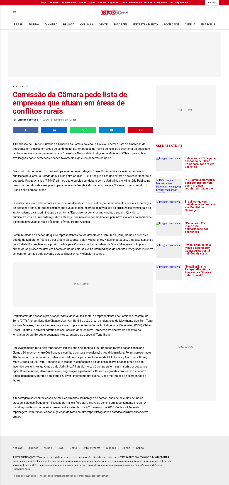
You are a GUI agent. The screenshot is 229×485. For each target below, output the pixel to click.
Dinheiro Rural (69, 2)
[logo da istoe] (114, 13)
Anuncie (212, 2)
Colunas (86, 24)
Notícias (17, 447)
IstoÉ (44, 2)
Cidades (111, 447)
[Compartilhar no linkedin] (54, 130)
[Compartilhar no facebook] (25, 130)
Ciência (190, 24)
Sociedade (171, 24)
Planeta (102, 2)
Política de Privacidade (24, 476)
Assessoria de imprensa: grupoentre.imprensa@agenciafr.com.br (74, 476)
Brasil (18, 24)
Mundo (34, 24)
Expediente (181, 2)
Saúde (82, 2)
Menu (123, 2)
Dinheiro (54, 2)
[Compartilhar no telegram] (112, 130)
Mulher (148, 2)
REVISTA (68, 24)
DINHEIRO (51, 24)
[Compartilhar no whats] (83, 130)
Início (15, 86)
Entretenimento (145, 24)
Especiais (208, 24)
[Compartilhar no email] (140, 130)
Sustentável (160, 2)
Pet (171, 2)
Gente (92, 2)
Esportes (113, 2)
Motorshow (135, 2)
